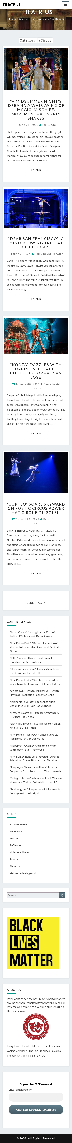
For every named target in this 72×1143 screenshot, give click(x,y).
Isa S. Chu (49, 124)
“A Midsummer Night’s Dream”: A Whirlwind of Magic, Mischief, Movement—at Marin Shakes (36, 109)
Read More (37, 169)
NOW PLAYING (18, 824)
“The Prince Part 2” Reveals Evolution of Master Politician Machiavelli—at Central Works (34, 647)
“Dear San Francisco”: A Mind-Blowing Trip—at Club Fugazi (36, 242)
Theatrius (11, 4)
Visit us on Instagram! (23, 873)
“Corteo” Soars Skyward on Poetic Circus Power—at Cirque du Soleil (36, 508)
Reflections (17, 845)
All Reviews (16, 831)
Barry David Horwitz (49, 253)
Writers (14, 838)
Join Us (14, 859)
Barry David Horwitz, (19, 1046)
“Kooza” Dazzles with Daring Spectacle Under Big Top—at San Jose (36, 371)
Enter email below (20, 1089)
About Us (15, 866)
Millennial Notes (20, 852)
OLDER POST (35, 603)
